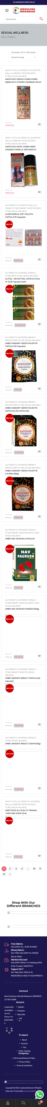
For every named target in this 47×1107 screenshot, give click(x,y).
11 (40, 869)
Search (23, 1103)
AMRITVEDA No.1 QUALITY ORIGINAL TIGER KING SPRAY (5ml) (21, 811)
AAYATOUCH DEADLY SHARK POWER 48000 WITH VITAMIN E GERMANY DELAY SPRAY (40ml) (23, 80)
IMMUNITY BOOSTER (22, 73)
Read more (39, 516)
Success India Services (32, 1091)
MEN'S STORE (17, 276)
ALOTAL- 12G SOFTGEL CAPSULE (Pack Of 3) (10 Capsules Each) (22, 280)
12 (4, 874)
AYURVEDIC (22, 273)
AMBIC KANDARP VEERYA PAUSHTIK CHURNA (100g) (21, 472)
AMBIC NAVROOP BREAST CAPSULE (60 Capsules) (22, 679)
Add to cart (39, 124)
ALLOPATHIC (35, 70)
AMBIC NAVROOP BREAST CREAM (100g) (22, 744)
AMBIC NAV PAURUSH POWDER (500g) (22, 609)
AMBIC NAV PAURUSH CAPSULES (20, 539)
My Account (8, 1103)
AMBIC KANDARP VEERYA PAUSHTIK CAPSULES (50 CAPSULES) (21, 409)
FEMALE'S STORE (12, 208)
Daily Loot (9, 73)
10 (34, 869)
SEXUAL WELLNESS (19, 76)
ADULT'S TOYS (11, 70)
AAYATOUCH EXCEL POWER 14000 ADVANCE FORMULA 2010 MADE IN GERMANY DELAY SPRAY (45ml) (20, 148)
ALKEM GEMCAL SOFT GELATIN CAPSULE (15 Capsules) (19, 215)
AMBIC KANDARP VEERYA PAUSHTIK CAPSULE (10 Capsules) (21, 344)
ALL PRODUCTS (24, 70)
